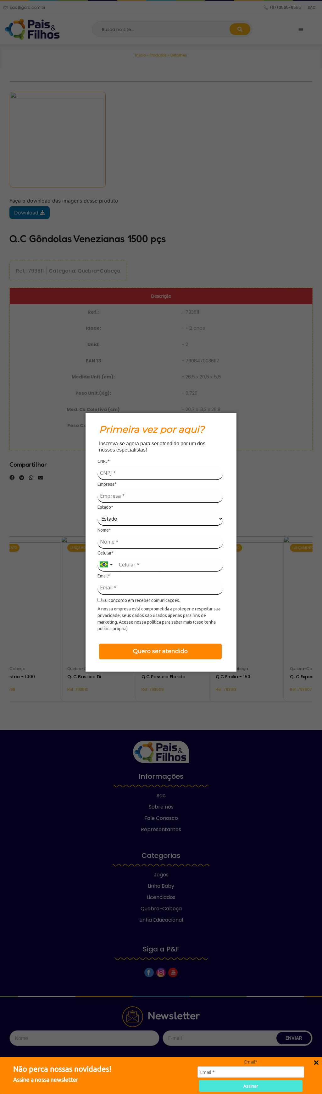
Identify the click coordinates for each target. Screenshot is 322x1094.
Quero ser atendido (160, 650)
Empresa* (107, 484)
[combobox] (106, 565)
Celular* (105, 552)
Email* (103, 575)
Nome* (104, 530)
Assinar (250, 1086)
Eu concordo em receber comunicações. (141, 600)
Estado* (105, 507)
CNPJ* (103, 461)
